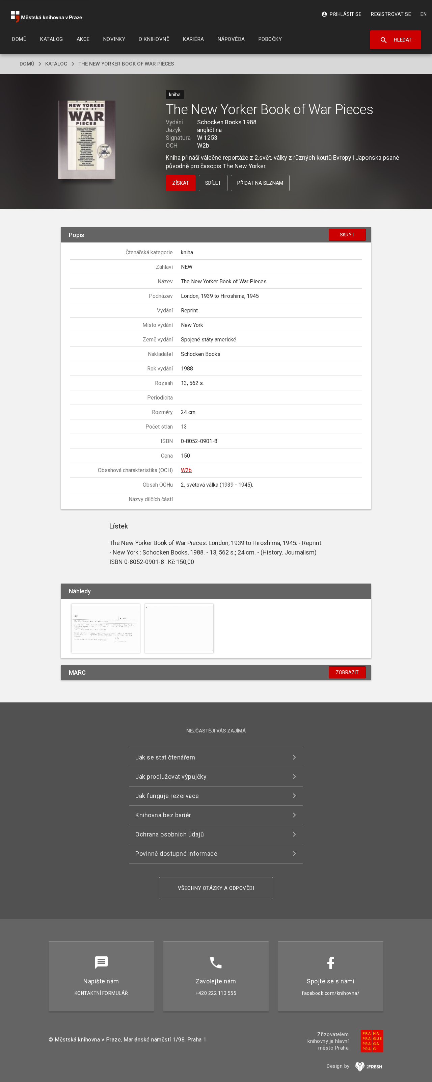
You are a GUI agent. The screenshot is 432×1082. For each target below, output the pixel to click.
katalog (56, 64)
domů (27, 64)
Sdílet (213, 183)
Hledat (396, 40)
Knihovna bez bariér (163, 815)
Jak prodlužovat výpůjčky (171, 776)
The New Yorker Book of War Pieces (126, 64)
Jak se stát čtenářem (165, 757)
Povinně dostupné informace (176, 853)
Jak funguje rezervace (167, 795)
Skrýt (347, 234)
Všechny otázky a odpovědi (216, 888)
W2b (186, 470)
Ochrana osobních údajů (169, 834)
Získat (180, 183)
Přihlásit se (341, 14)
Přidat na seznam (260, 183)
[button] (87, 141)
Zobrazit (347, 672)
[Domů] (46, 16)
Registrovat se (391, 14)
